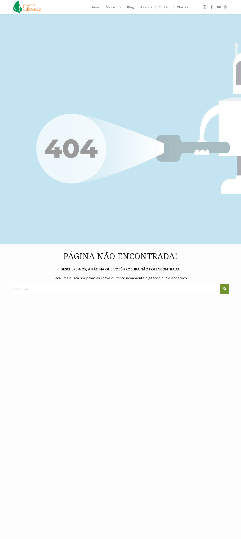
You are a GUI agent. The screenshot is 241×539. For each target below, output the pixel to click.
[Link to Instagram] (204, 6)
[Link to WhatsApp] (225, 6)
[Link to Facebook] (211, 6)
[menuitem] (95, 7)
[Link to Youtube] (218, 6)
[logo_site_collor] (27, 7)
